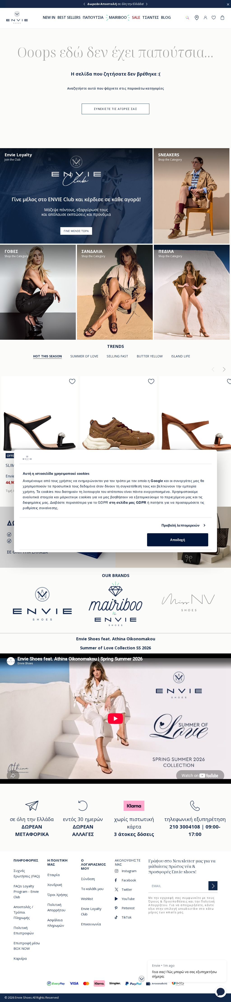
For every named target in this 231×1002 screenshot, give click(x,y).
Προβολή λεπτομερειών (181, 525)
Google (157, 480)
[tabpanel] (115, 431)
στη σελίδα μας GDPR (127, 502)
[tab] (84, 356)
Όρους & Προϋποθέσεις (167, 901)
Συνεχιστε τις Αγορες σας (115, 109)
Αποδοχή (177, 539)
